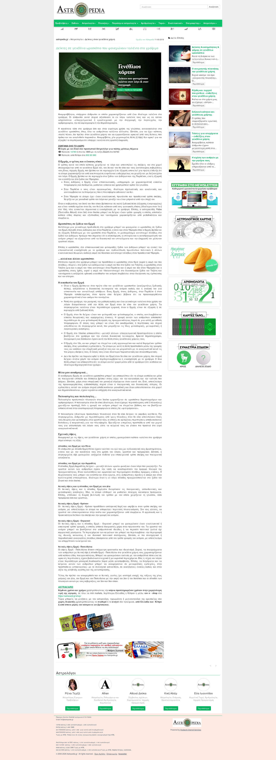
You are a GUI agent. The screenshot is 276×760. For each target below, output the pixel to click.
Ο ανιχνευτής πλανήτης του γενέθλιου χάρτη (205, 70)
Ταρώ (161, 23)
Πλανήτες (103, 23)
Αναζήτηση (213, 6)
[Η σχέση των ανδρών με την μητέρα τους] (180, 164)
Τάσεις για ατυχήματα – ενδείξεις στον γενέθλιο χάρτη (205, 136)
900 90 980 (91, 155)
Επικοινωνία (112, 754)
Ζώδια (75, 23)
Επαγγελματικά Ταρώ (204, 314)
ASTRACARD (65, 587)
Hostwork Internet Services (190, 730)
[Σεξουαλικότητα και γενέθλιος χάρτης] (180, 118)
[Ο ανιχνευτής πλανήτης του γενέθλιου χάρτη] (180, 75)
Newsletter (122, 754)
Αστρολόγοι (209, 23)
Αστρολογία (88, 23)
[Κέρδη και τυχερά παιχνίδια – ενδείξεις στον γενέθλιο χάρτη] (180, 97)
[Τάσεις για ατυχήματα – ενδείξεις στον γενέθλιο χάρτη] (180, 140)
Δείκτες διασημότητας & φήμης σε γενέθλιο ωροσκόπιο (205, 49)
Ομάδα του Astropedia (145, 39)
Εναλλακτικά (175, 23)
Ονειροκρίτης (192, 23)
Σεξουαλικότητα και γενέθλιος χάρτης (203, 113)
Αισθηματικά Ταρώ (183, 314)
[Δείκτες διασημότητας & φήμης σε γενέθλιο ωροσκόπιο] (180, 53)
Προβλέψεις (61, 23)
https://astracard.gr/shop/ (69, 595)
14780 (73, 151)
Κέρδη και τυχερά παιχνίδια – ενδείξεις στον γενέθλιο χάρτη (204, 93)
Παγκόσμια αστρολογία (124, 23)
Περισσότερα (198, 62)
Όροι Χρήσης (99, 754)
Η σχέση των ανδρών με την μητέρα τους (205, 159)
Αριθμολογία (147, 23)
